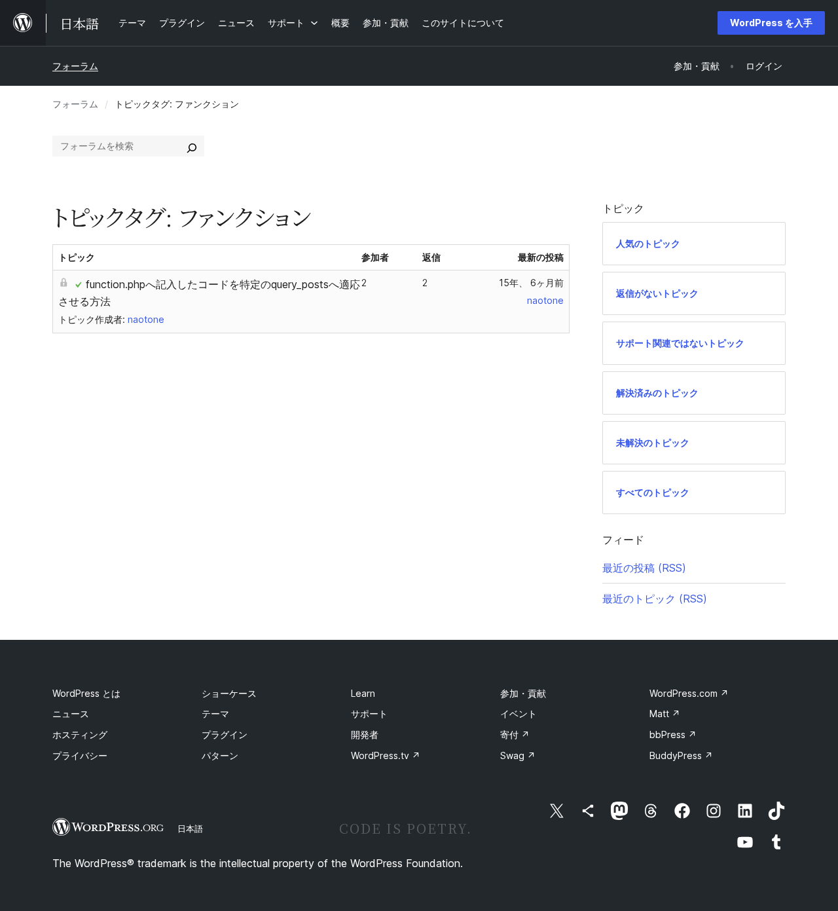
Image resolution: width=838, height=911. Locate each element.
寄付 (515, 734)
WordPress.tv (385, 755)
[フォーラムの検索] (191, 146)
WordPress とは (86, 693)
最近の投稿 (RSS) (644, 567)
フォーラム (75, 65)
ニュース (70, 713)
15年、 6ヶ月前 (531, 282)
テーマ (215, 713)
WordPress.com (689, 693)
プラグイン (224, 734)
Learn (363, 693)
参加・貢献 (523, 693)
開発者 (364, 734)
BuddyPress (681, 755)
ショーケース (229, 693)
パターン (220, 755)
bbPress (673, 734)
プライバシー (79, 755)
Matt (664, 713)
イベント (518, 713)
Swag (518, 755)
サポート (369, 713)
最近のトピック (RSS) (654, 598)
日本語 (190, 828)
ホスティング (79, 734)
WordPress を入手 (771, 22)
